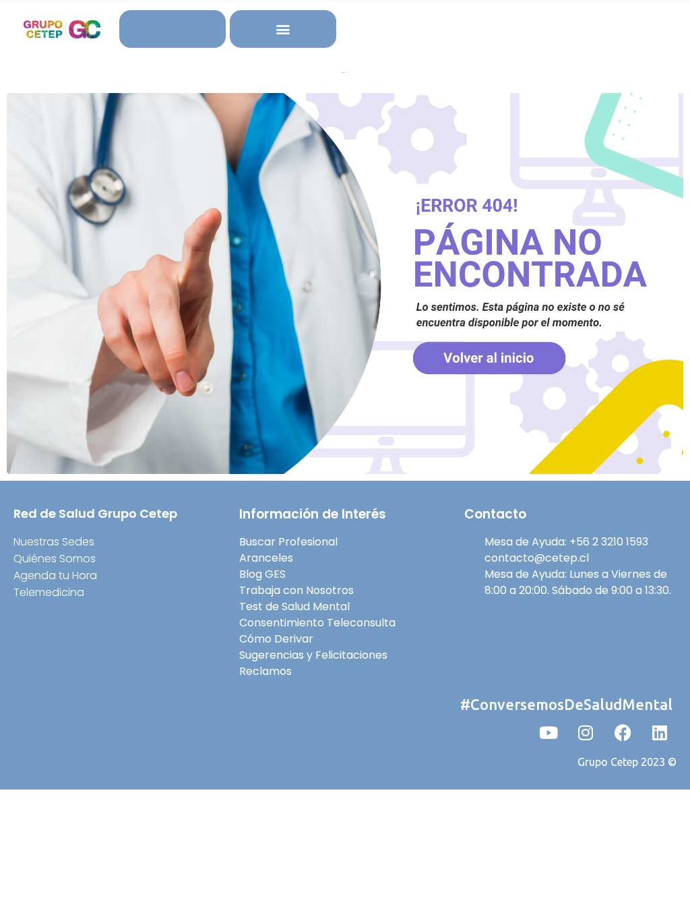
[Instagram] (585, 733)
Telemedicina (48, 592)
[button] (283, 29)
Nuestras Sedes (53, 541)
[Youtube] (548, 733)
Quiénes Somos (54, 558)
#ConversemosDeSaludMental (566, 704)
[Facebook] (622, 733)
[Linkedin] (660, 733)
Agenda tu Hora (55, 575)
